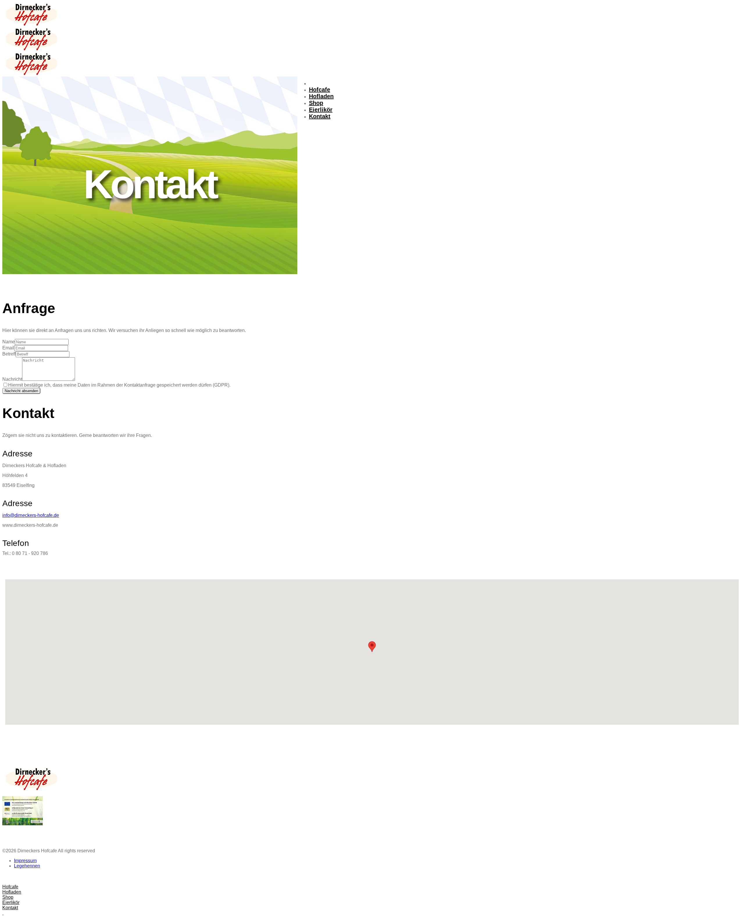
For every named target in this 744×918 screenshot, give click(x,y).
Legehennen (27, 865)
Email (8, 347)
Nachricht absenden (21, 391)
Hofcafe (319, 89)
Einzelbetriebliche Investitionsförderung (33, 834)
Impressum (25, 860)
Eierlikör (320, 109)
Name (8, 341)
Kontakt (319, 116)
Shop (316, 103)
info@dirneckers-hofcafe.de (30, 515)
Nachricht (12, 379)
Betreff (9, 353)
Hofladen (321, 96)
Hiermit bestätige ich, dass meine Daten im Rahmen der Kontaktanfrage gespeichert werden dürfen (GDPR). (119, 385)
